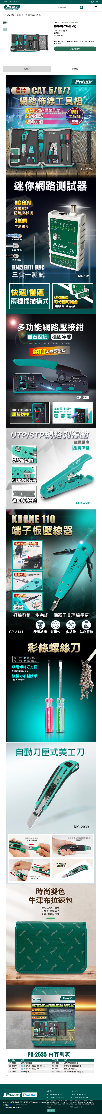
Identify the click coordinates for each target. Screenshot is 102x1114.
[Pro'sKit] (12, 9)
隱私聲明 (12, 1105)
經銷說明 (75, 69)
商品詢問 (73, 49)
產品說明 (27, 69)
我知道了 (51, 1110)
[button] (48, 39)
